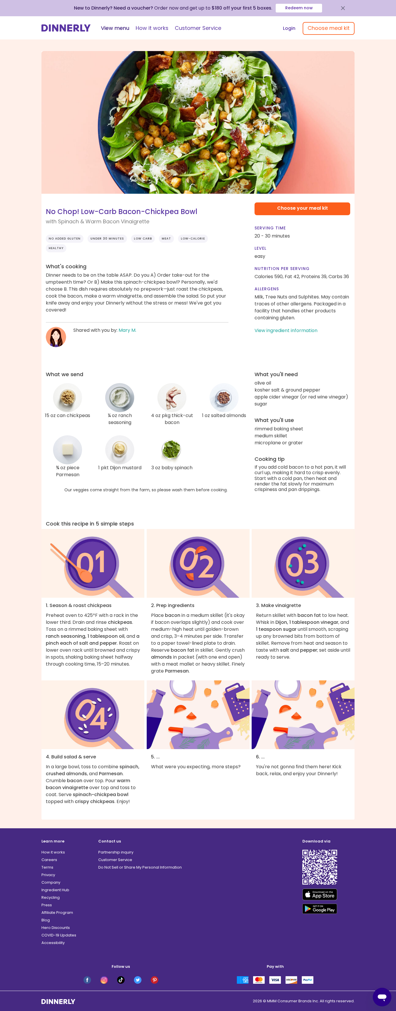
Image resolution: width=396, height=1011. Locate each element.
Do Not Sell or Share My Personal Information (140, 867)
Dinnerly (66, 28)
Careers (49, 860)
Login (289, 28)
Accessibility (53, 942)
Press (46, 905)
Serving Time (270, 228)
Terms (47, 867)
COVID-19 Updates (58, 935)
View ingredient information (286, 330)
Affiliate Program (57, 912)
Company (50, 882)
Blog (45, 920)
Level (260, 248)
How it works (152, 28)
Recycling (50, 897)
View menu (115, 28)
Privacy (48, 875)
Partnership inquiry (115, 852)
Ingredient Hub (55, 890)
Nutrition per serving (282, 268)
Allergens (267, 289)
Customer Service (198, 28)
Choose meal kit (329, 28)
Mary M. (127, 330)
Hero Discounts (55, 927)
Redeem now (299, 8)
